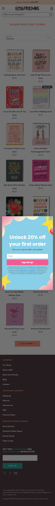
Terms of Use (32, 270)
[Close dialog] (50, 219)
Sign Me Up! (27, 262)
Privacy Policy (23, 270)
